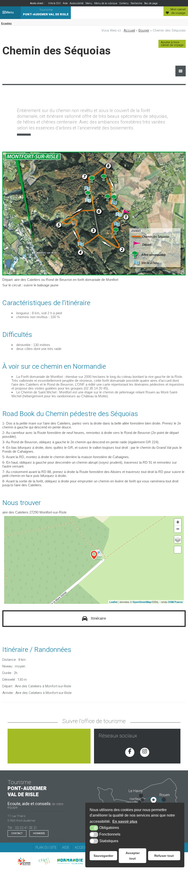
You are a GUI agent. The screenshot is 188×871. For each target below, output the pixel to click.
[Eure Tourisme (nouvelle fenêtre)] (44, 861)
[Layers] (177, 539)
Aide (65, 3)
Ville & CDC (54, 3)
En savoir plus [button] (124, 821)
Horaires (39, 833)
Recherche (136, 3)
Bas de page (151, 3)
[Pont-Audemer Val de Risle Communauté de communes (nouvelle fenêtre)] (24, 861)
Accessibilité (76, 3)
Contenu (124, 3)
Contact (17, 833)
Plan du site (46, 847)
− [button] (177, 529)
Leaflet (113, 602)
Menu (89, 3)
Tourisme (46, 12)
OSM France (175, 602)
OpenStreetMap (142, 602)
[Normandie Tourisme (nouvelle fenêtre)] (70, 861)
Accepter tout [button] (133, 855)
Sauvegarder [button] (103, 856)
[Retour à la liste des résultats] (180, 71)
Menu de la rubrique (105, 3)
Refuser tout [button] (164, 856)
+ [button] (177, 522)
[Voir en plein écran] (177, 549)
